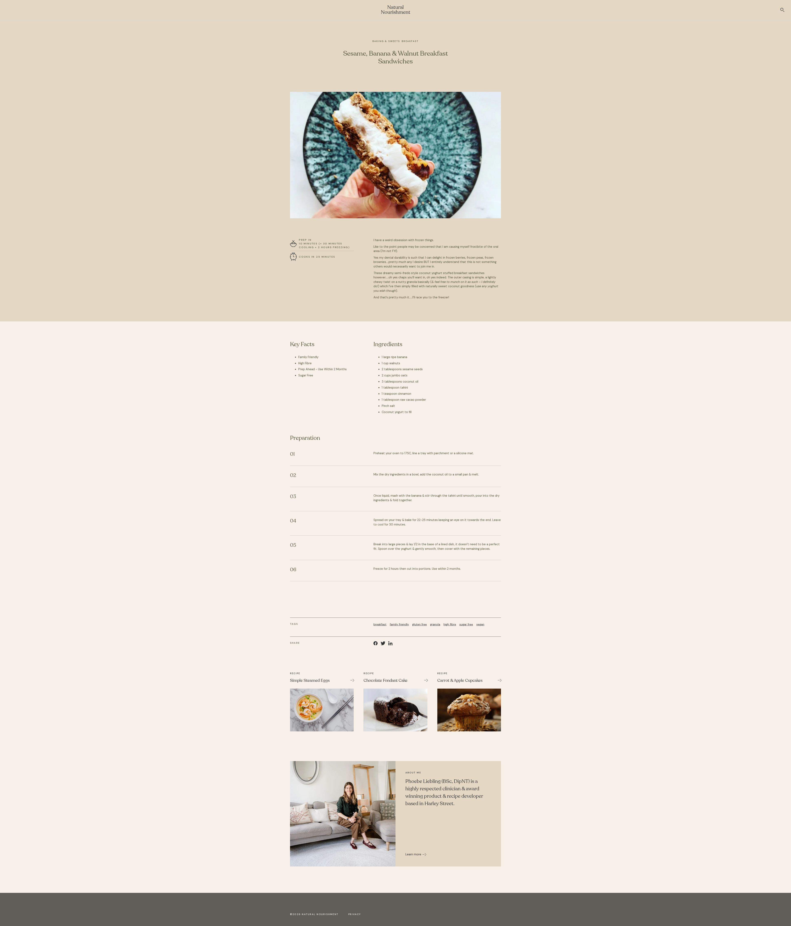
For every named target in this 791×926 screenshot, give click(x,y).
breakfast (379, 624)
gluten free (419, 624)
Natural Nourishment (395, 10)
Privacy (354, 914)
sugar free (466, 624)
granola (435, 624)
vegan (480, 624)
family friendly (399, 624)
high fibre (449, 624)
